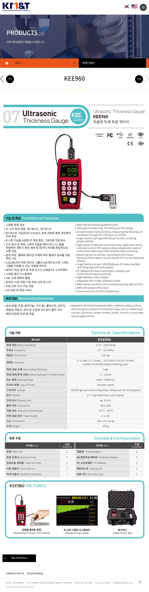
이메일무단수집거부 (15, 573)
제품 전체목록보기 (19, 558)
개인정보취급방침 (35, 573)
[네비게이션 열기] (143, 7)
